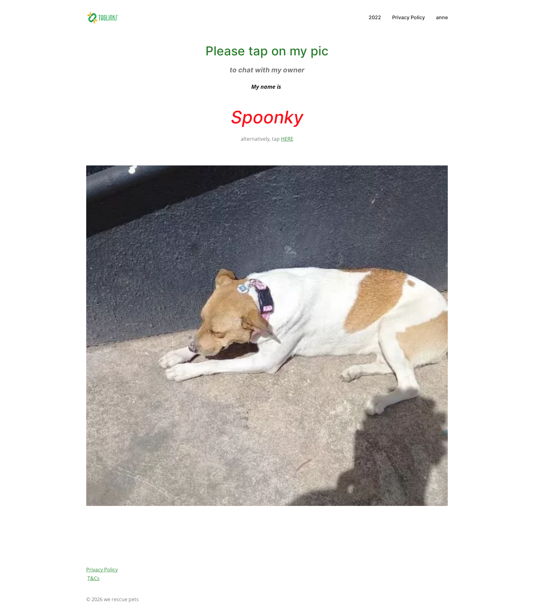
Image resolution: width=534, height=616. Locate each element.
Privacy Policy (102, 569)
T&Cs (93, 578)
